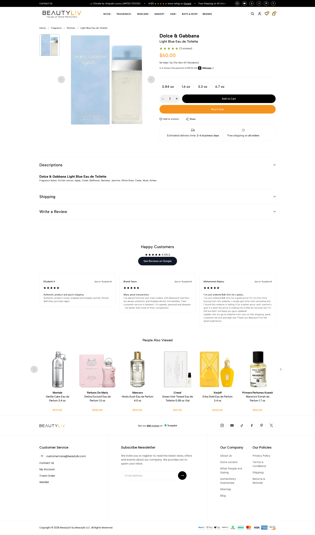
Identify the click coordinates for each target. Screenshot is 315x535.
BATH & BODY (190, 14)
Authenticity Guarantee (228, 481)
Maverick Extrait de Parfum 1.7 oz (257, 396)
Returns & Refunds (258, 481)
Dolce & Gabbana (179, 35)
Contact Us (45, 3)
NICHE (106, 14)
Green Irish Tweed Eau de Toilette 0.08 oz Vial (177, 396)
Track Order (47, 476)
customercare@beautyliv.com (66, 456)
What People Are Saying (231, 470)
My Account (47, 469)
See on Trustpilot (102, 281)
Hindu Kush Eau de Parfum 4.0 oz (137, 396)
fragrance (56, 28)
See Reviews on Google (158, 261)
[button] (157, 165)
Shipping (257, 472)
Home (42, 28)
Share (193, 119)
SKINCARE (142, 14)
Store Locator (229, 462)
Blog (223, 496)
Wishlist (44, 482)
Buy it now (217, 109)
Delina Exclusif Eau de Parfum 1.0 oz (97, 396)
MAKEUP (159, 14)
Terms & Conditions (259, 464)
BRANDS (207, 14)
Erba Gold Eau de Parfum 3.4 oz (217, 396)
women (71, 28)
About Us (226, 456)
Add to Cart (229, 98)
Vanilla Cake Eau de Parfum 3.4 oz (57, 396)
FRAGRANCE (124, 14)
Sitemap (225, 489)
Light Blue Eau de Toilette (93, 28)
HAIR (173, 14)
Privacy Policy (261, 456)
